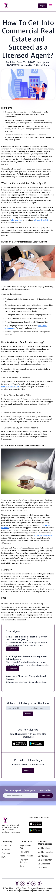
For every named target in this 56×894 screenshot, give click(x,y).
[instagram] (22, 883)
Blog (22, 866)
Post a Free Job (26, 855)
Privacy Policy (13, 890)
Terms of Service (45, 888)
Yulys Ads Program (41, 890)
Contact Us (6, 845)
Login (42, 6)
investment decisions (10, 386)
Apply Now (12, 649)
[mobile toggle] (50, 5)
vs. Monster (43, 856)
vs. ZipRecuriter (45, 860)
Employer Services (24, 860)
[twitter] (33, 883)
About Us (5, 849)
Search (28, 714)
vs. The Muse (44, 848)
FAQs (3, 857)
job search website (42, 220)
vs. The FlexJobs (45, 852)
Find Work (24, 852)
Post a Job (28, 770)
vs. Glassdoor (44, 863)
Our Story (5, 853)
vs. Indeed (42, 867)
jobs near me (16, 220)
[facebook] (17, 883)
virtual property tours (43, 535)
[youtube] (28, 883)
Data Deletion (26, 890)
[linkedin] (39, 883)
